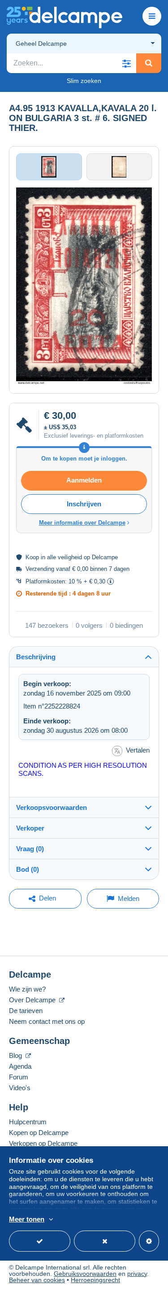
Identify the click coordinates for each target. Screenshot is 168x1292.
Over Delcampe (33, 1000)
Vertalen (138, 750)
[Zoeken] (148, 63)
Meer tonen (26, 1219)
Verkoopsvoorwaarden (51, 807)
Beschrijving (36, 657)
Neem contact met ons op (47, 1021)
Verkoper (30, 828)
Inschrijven (84, 504)
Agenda (20, 1066)
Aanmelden (84, 480)
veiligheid (70, 557)
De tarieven (26, 1010)
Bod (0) (27, 869)
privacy (137, 1273)
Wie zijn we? (27, 989)
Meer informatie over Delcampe (82, 522)
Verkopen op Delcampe (43, 1143)
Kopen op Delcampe (39, 1132)
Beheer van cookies (37, 1279)
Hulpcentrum (28, 1122)
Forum (18, 1077)
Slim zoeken (84, 80)
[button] (126, 63)
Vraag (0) (30, 849)
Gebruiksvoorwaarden (85, 1273)
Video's (19, 1088)
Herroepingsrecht (95, 1279)
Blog (16, 1055)
